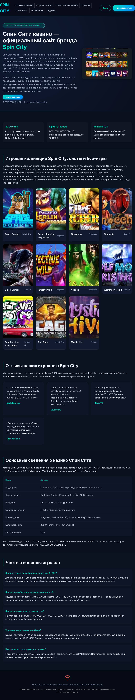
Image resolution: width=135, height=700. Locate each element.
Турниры (85, 5)
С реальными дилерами (66, 5)
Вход (105, 8)
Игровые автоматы (24, 5)
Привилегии (37, 10)
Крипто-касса (21, 10)
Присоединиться (124, 8)
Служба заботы (43, 5)
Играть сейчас (13, 97)
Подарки (51, 10)
